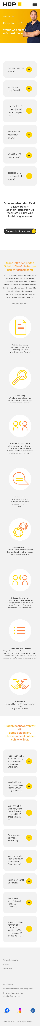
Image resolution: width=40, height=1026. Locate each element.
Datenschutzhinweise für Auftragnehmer (18, 989)
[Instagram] (19, 1011)
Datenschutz (8, 984)
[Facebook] (7, 1011)
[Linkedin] (32, 1011)
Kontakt (6, 964)
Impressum (7, 968)
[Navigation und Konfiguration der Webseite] (35, 4)
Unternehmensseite (10, 960)
